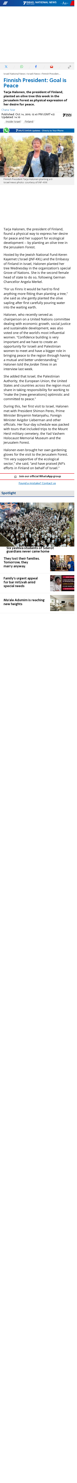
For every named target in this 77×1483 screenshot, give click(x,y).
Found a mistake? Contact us (37, 483)
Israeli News (33, 74)
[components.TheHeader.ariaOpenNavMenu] (12, 3)
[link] (37, 528)
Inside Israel (13, 122)
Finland (29, 122)
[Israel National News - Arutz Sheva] (39, 3)
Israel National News (14, 74)
